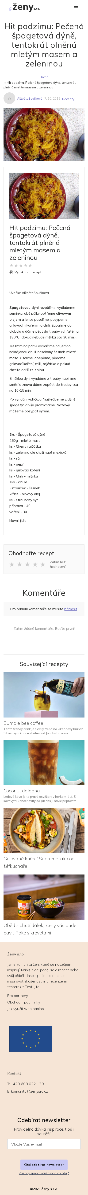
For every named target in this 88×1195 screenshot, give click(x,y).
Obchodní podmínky (23, 1002)
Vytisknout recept (28, 272)
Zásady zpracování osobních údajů (44, 1173)
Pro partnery (17, 995)
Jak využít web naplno (25, 1008)
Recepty (68, 99)
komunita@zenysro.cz (29, 1091)
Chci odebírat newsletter (44, 1165)
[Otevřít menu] (76, 8)
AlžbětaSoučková (29, 98)
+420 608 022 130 (27, 1083)
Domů (44, 77)
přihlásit (70, 609)
